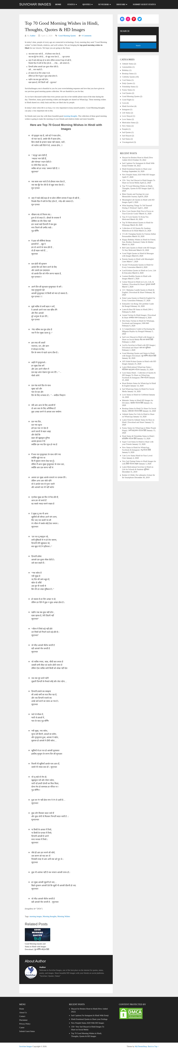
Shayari (120, 4)
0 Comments (86, 36)
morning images (36, 916)
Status (71, 4)
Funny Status (127, 90)
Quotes (86, 4)
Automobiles (127, 67)
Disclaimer (23, 1020)
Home (58, 4)
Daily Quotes (127, 83)
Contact (22, 1016)
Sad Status (126, 139)
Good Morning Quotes (67, 36)
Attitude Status (127, 64)
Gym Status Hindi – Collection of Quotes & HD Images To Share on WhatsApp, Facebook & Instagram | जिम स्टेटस (139, 375)
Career (21, 1028)
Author (32, 36)
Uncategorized (127, 142)
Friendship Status (128, 87)
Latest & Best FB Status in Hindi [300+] (137, 309)
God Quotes (126, 93)
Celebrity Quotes (128, 77)
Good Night (126, 100)
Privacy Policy (24, 1024)
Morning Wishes (63, 916)
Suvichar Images (35, 4)
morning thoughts (70, 116)
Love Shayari (127, 116)
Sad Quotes (126, 132)
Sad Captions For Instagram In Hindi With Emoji (89, 1015)
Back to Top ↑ (153, 1046)
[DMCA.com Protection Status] (131, 1019)
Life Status (126, 113)
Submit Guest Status (144, 4)
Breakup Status (128, 74)
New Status (126, 126)
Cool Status (126, 80)
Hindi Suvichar (128, 106)
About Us (23, 1013)
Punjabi (125, 129)
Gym (124, 103)
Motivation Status (128, 123)
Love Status (126, 119)
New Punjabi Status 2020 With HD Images (138, 175)
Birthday (125, 70)
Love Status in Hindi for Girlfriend (135, 395)
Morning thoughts (49, 916)
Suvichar (103, 4)
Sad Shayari (126, 136)
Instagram (126, 109)
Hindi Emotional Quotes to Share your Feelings (89, 1019)
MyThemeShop (141, 1046)
